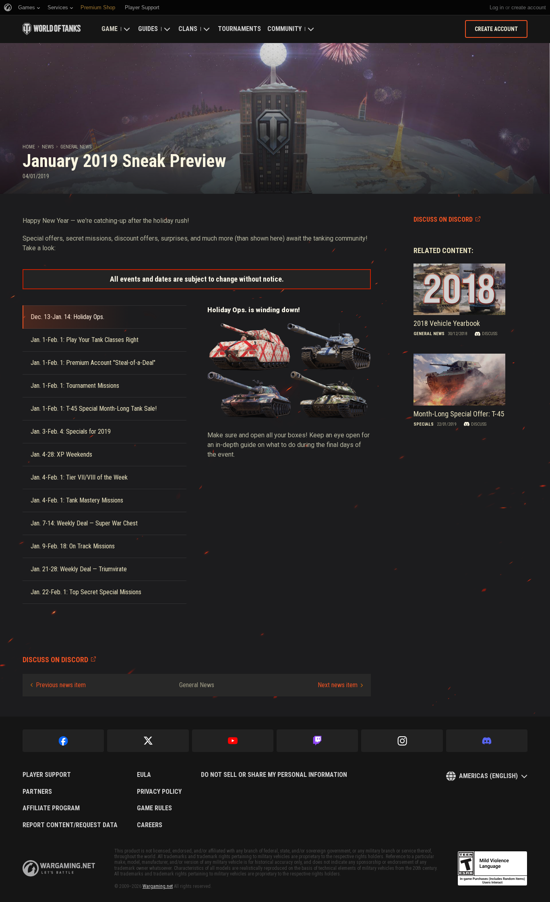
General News (75, 147)
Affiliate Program (51, 808)
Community (284, 29)
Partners (37, 791)
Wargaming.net (158, 886)
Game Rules (154, 808)
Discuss (489, 333)
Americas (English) (488, 776)
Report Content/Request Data (70, 825)
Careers (149, 825)
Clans (187, 29)
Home (29, 147)
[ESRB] (492, 868)
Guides (148, 29)
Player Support (47, 774)
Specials (424, 424)
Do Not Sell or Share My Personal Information (274, 774)
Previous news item (61, 685)
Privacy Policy (159, 791)
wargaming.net (59, 868)
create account (528, 7)
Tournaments (239, 29)
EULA (144, 774)
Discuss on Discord (443, 219)
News (48, 147)
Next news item (338, 685)
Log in (497, 7)
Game (109, 29)
